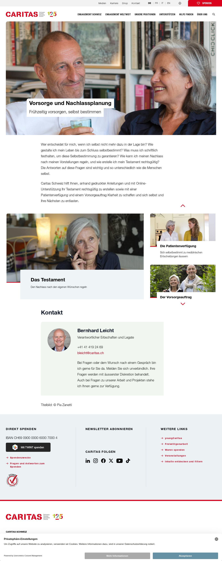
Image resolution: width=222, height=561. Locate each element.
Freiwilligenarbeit (176, 444)
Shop (125, 3)
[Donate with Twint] (28, 447)
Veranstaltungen (175, 456)
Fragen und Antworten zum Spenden (27, 465)
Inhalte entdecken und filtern (184, 462)
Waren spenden (175, 450)
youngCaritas (173, 438)
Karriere (114, 3)
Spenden (207, 3)
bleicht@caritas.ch (90, 353)
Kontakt (136, 3)
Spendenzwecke (20, 458)
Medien (102, 3)
